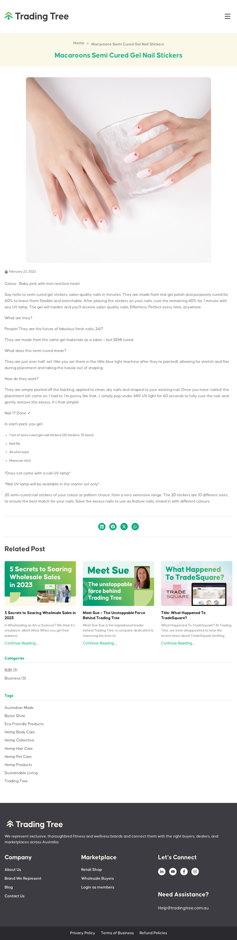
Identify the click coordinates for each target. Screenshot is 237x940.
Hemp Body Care (20, 732)
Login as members (97, 887)
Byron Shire (15, 716)
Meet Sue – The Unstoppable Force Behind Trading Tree (114, 615)
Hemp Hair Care (19, 749)
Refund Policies (153, 933)
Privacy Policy (82, 933)
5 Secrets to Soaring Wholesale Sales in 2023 (40, 615)
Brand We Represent (23, 879)
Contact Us (15, 896)
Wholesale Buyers (97, 879)
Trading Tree (16, 781)
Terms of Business (117, 933)
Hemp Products (18, 765)
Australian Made (19, 708)
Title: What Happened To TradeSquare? (183, 615)
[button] (227, 17)
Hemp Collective (19, 740)
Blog (9, 887)
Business (15, 678)
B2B (11, 670)
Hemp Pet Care (18, 757)
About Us (13, 870)
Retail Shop (91, 870)
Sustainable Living (21, 773)
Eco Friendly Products (24, 724)
